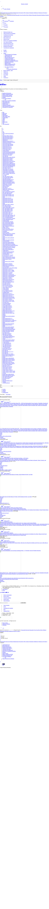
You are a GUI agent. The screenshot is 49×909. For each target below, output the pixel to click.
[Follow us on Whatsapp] (7, 592)
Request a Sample (24, 3)
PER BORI (2, 581)
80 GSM (8, 469)
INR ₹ (3, 665)
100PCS (1, 467)
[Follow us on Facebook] (1, 592)
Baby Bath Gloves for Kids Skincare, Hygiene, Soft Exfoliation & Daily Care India (16, 496)
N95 (11, 469)
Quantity (1, 437)
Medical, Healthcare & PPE (10, 64)
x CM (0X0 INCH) (3, 465)
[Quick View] (3, 402)
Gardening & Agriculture (8, 34)
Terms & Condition (7, 597)
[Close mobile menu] (0, 640)
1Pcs (1, 517)
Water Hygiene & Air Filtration (9, 33)
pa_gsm (1, 468)
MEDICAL (6, 71)
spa (7, 67)
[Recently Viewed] (3, 628)
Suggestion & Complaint (8, 608)
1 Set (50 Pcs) (2, 438)
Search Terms (6, 599)
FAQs (5, 606)
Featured (4, 390)
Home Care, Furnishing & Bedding (10, 40)
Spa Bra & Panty (25, 15)
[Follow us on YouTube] (6, 592)
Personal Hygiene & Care (8, 43)
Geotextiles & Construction (9, 47)
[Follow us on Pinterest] (3, 592)
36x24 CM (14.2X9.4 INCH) (5, 436)
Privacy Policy (6, 596)
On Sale (3, 389)
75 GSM (5, 469)
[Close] (0, 636)
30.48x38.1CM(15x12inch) (26, 578)
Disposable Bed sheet (11, 15)
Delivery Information (8, 594)
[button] (7, 520)
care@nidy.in (4, 589)
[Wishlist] (1, 402)
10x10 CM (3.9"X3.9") (4, 513)
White (1, 434)
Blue (1, 463)
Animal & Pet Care (7, 36)
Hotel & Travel (6, 39)
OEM (5, 76)
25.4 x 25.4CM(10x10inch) (5, 578)
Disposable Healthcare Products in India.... (12, 631)
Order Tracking (6, 605)
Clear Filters (8, 394)
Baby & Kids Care (7, 37)
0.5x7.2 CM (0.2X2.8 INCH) (5, 451)
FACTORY (6, 74)
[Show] (0, 1)
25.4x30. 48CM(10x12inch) (15, 578)
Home (1, 80)
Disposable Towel (18, 15)
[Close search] (1, 634)
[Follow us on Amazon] (8, 592)
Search (3, 18)
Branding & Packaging (8, 46)
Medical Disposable (33, 15)
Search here (2, 13)
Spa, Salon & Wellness (8, 42)
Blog (4, 609)
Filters (2, 83)
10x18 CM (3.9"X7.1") (4, 503)
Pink (1, 501)
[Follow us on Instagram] (4, 592)
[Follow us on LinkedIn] (5, 592)
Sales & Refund (7, 600)
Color (1, 432)
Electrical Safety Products (8, 44)
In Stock (4, 391)
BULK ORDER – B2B (8, 70)
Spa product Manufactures (12, 69)
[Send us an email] (2, 592)
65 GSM (1, 469)
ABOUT (5, 51)
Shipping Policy (7, 611)
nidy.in (3, 590)
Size (1, 435)
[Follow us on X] (0, 592)
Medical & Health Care (8, 32)
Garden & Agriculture (9, 58)
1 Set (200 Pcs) (3, 453)
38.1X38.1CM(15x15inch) (13, 579)
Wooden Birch (2, 515)
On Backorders (5, 392)
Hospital (4, 97)
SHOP (5, 53)
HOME (5, 50)
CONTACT (6, 77)
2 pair (1, 498)
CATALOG (6, 73)
